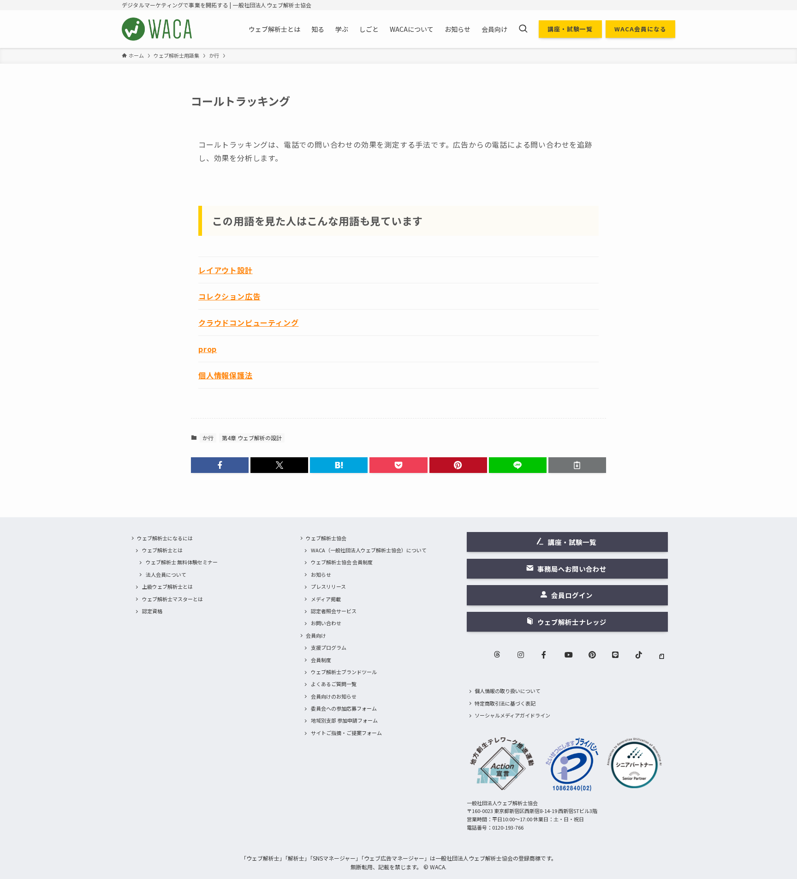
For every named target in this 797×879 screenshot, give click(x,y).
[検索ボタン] (523, 29)
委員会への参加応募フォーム (344, 708)
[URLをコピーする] (577, 465)
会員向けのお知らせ (334, 696)
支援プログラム (328, 647)
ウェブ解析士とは (162, 550)
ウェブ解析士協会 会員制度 (342, 562)
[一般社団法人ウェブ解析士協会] (157, 29)
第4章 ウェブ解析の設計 (252, 438)
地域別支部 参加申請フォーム (344, 720)
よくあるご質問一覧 (334, 684)
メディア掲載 (326, 599)
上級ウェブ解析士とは (167, 586)
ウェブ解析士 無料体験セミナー (182, 562)
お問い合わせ (326, 623)
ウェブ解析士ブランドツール (344, 672)
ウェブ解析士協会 (326, 538)
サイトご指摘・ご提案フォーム (346, 732)
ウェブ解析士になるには (165, 538)
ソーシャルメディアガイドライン (512, 715)
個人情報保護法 (225, 375)
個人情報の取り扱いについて (508, 690)
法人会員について (166, 574)
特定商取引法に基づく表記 (505, 703)
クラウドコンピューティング (248, 322)
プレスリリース (328, 586)
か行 (208, 438)
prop (207, 348)
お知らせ (321, 574)
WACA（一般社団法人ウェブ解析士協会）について (369, 550)
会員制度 (321, 660)
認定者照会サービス (334, 611)
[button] (220, 465)
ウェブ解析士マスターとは (172, 599)
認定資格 (152, 611)
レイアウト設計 (225, 269)
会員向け (316, 635)
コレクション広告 (229, 296)
